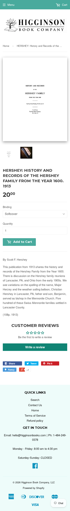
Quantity (8, 223)
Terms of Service (35, 415)
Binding (7, 207)
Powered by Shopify (33, 488)
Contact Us (35, 405)
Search (35, 400)
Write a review (35, 347)
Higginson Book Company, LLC (38, 482)
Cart (64, 5)
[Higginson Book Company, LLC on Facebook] (35, 467)
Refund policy (35, 420)
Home (6, 46)
